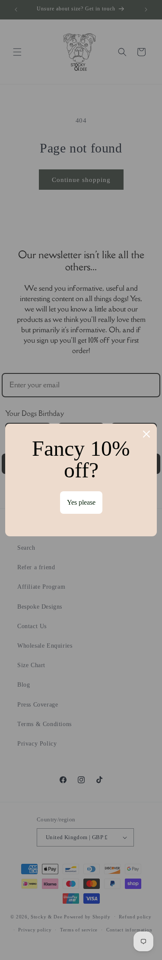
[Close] (146, 434)
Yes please (81, 502)
